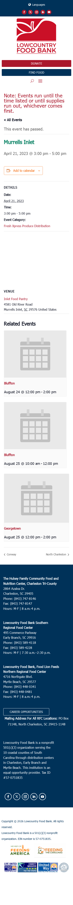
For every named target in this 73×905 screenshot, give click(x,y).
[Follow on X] (30, 12)
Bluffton (9, 383)
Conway (11, 554)
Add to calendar (24, 170)
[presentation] (35, 354)
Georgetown (12, 528)
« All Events (13, 119)
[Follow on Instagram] (36, 12)
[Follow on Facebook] (24, 12)
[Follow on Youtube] (49, 12)
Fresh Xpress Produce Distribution (27, 226)
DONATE (36, 63)
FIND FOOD (36, 72)
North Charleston (56, 554)
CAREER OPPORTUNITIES (26, 712)
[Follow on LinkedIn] (42, 12)
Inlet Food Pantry (16, 299)
